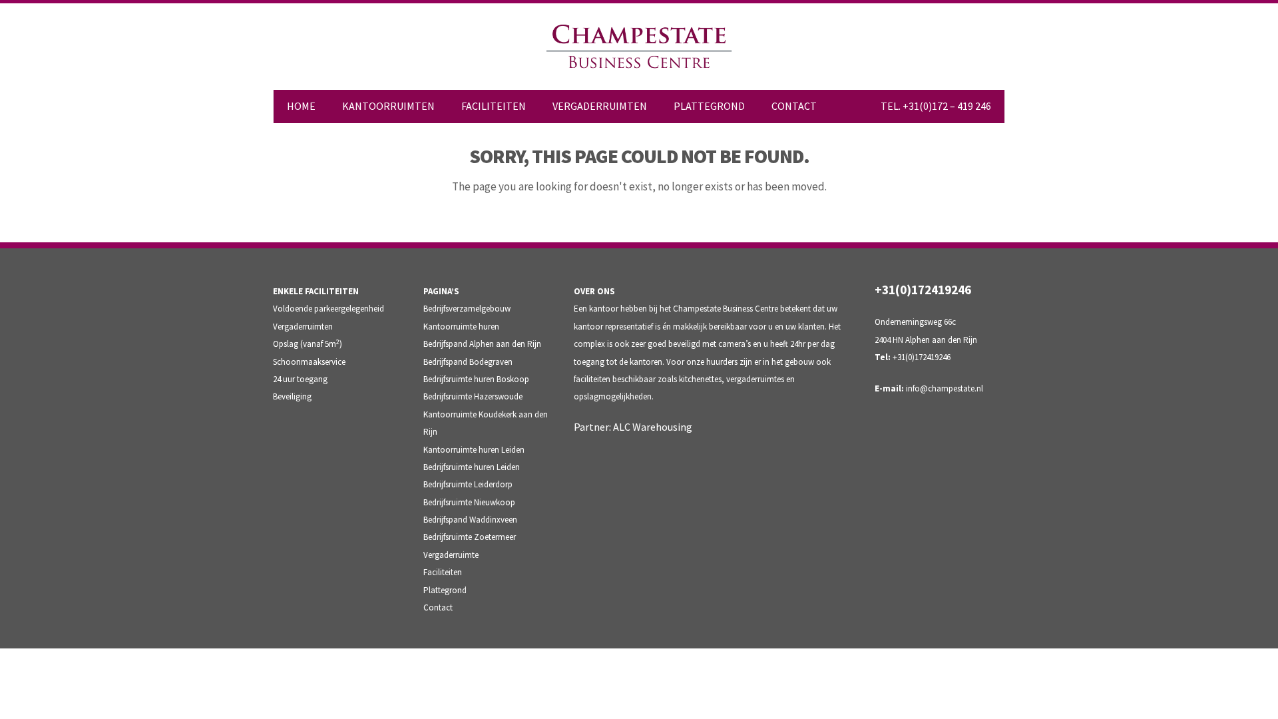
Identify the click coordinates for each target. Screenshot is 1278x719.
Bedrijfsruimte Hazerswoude (473, 396)
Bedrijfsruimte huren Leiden (471, 467)
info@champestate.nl (944, 388)
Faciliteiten (442, 572)
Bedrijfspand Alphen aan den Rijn (482, 344)
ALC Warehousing (652, 426)
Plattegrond (445, 590)
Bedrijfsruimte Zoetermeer (469, 537)
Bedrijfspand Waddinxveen (470, 519)
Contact (438, 607)
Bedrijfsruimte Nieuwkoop (469, 502)
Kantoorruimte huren (461, 326)
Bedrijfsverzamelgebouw (467, 308)
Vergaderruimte (451, 555)
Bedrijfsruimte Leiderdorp (468, 484)
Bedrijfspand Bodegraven (468, 361)
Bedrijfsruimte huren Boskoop (476, 379)
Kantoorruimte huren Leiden (474, 449)
